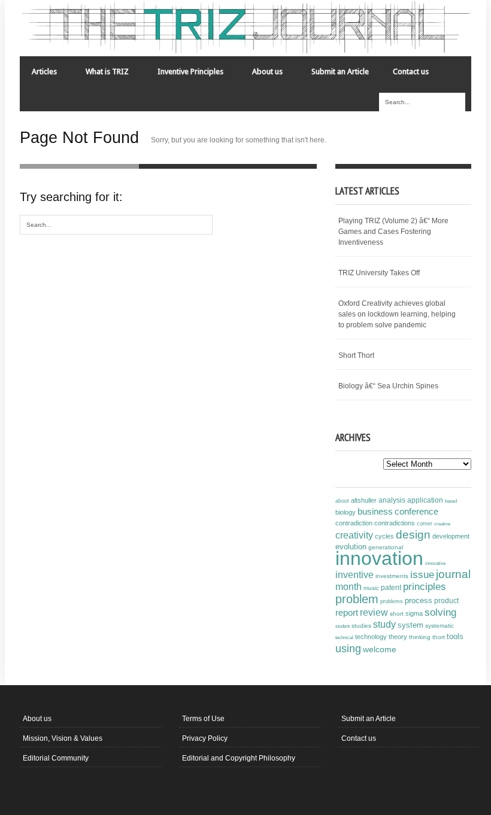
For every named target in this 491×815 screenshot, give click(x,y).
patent (391, 587)
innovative (435, 563)
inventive (354, 574)
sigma (414, 613)
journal (453, 574)
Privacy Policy (205, 738)
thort (438, 637)
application (425, 500)
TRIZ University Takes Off (379, 273)
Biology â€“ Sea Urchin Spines (388, 386)
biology (345, 512)
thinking (420, 637)
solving (440, 612)
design (413, 534)
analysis (391, 500)
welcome (379, 649)
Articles (38, 74)
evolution (350, 546)
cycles (384, 536)
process (418, 600)
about (342, 501)
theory (398, 636)
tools (455, 636)
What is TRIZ (101, 74)
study (384, 624)
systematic (439, 625)
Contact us (411, 71)
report (346, 612)
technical (344, 637)
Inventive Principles (184, 74)
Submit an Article (340, 71)
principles (424, 586)
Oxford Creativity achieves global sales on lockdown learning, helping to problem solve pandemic (397, 314)
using (348, 649)
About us (261, 74)
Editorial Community (56, 758)
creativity (354, 535)
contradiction (353, 523)
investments (391, 576)
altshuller (364, 500)
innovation (379, 558)
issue (422, 574)
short (397, 613)
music (371, 588)
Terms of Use (203, 718)
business (375, 511)
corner (424, 523)
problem (356, 599)
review (374, 612)
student (342, 626)
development (450, 536)
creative (442, 524)
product (446, 601)
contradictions (394, 523)
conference (416, 511)
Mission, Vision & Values (62, 738)
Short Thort (356, 355)
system (410, 625)
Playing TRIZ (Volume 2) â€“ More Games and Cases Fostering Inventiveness (393, 232)
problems (391, 601)
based (451, 501)
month (348, 587)
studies (361, 625)
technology (371, 636)
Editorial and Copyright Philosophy (238, 758)
